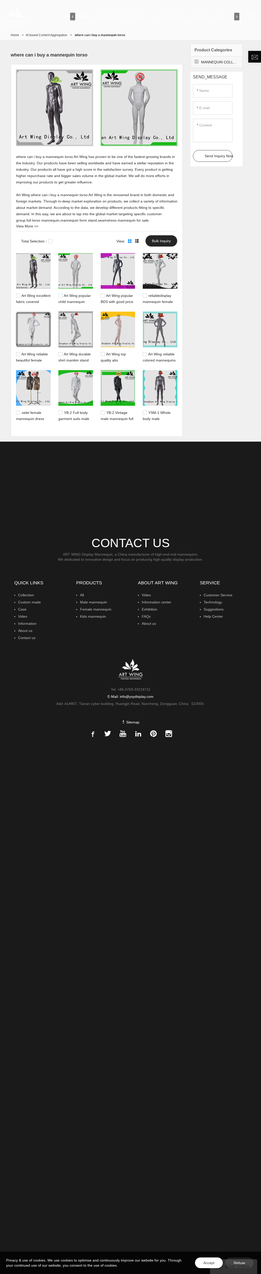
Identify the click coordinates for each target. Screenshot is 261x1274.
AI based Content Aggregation (46, 35)
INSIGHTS (198, 17)
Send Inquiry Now (218, 156)
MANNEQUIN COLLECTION (120, 17)
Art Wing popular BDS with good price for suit (117, 301)
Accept (208, 1263)
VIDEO (219, 17)
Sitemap (132, 722)
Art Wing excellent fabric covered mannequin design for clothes (33, 304)
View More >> (27, 226)
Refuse (239, 1263)
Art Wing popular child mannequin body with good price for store (75, 304)
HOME (84, 17)
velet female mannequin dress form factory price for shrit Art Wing (33, 420)
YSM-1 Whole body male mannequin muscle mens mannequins (158, 420)
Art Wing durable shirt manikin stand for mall (74, 359)
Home (15, 35)
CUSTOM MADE (168, 17)
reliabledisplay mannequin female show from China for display (159, 304)
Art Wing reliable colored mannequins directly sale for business (159, 362)
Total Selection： (34, 241)
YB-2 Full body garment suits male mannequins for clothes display (73, 420)
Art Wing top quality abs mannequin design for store (115, 362)
